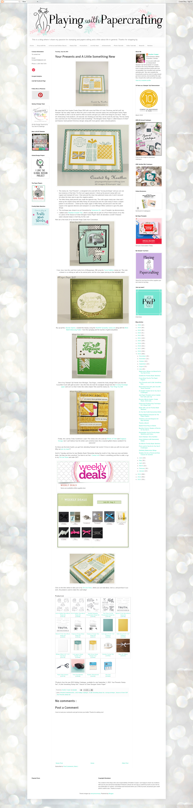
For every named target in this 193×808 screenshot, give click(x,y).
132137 (123, 655)
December (142, 356)
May (140, 460)
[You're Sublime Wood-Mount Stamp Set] (62, 611)
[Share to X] (89, 690)
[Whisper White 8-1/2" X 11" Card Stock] (62, 652)
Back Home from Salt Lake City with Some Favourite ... (149, 387)
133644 (78, 657)
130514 (78, 637)
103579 (63, 676)
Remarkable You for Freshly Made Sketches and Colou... (149, 433)
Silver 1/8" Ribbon (123, 654)
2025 (139, 327)
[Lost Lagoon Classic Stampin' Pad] (77, 652)
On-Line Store (63, 457)
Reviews (150, 45)
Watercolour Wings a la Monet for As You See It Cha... (150, 372)
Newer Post (59, 763)
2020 (139, 340)
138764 (93, 616)
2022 (139, 335)
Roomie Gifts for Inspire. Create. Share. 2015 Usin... (148, 400)
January (141, 471)
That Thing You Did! (116, 387)
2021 (139, 338)
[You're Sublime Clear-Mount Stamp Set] (77, 611)
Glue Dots (108, 674)
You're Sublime (109, 270)
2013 (139, 477)
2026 (139, 325)
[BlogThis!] (87, 690)
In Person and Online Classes (58, 45)
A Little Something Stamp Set (97, 692)
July (140, 369)
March (141, 466)
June (141, 458)
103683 (108, 676)
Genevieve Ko (96, 210)
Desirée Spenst (71, 328)
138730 (108, 616)
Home (32, 45)
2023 (139, 333)
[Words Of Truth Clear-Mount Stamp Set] (62, 632)
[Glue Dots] (108, 673)
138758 (123, 616)
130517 (93, 637)
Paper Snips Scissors (62, 674)
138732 (63, 616)
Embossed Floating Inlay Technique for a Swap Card (150, 404)
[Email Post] (80, 690)
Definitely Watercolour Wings (147, 450)
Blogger (111, 793)
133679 (108, 637)
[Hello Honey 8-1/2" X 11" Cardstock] (123, 632)
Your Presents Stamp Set (63, 694)
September (142, 364)
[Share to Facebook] (92, 690)
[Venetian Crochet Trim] (108, 652)
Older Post (125, 763)
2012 (139, 479)
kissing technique (110, 692)
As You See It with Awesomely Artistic (150, 412)
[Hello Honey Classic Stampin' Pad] (93, 652)
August (141, 366)
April (140, 463)
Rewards (141, 45)
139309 (78, 616)
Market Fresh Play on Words (147, 426)
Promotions (83, 45)
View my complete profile (143, 80)
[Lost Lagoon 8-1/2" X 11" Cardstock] (108, 632)
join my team (65, 449)
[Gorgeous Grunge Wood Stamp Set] (77, 632)
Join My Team (94, 45)
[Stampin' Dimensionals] (93, 673)
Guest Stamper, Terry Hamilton (148, 437)
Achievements (106, 45)
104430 (93, 676)
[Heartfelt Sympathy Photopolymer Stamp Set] (93, 611)
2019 (139, 343)
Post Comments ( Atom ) (70, 766)
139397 (63, 637)
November (142, 358)
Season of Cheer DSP (122, 692)
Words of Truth (112, 439)
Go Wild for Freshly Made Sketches (149, 443)
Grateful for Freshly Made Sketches (149, 375)
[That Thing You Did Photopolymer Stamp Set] (108, 611)
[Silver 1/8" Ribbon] (123, 652)
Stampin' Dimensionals (93, 674)
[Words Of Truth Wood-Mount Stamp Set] (123, 611)
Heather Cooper (66, 690)
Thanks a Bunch (144, 423)
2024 (139, 330)
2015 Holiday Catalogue (81, 692)
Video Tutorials (131, 45)
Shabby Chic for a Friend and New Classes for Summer (149, 453)
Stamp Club (73, 45)
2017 (139, 348)
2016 (139, 351)
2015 (139, 354)
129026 (78, 676)
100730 (63, 657)
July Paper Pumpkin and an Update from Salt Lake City (149, 395)
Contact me (95, 455)
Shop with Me (41, 45)
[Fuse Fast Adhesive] (77, 673)
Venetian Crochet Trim (75, 213)
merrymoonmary (95, 793)
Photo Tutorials (118, 45)
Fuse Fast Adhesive (78, 674)
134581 (108, 655)
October (141, 361)
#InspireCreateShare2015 (67, 692)
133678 (123, 637)
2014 (139, 474)
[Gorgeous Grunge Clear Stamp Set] (93, 632)
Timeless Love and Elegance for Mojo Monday (148, 419)
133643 (93, 657)
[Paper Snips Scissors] (62, 673)
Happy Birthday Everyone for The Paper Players (149, 415)
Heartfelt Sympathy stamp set (105, 328)
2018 (139, 346)
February (142, 468)
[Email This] (84, 690)
